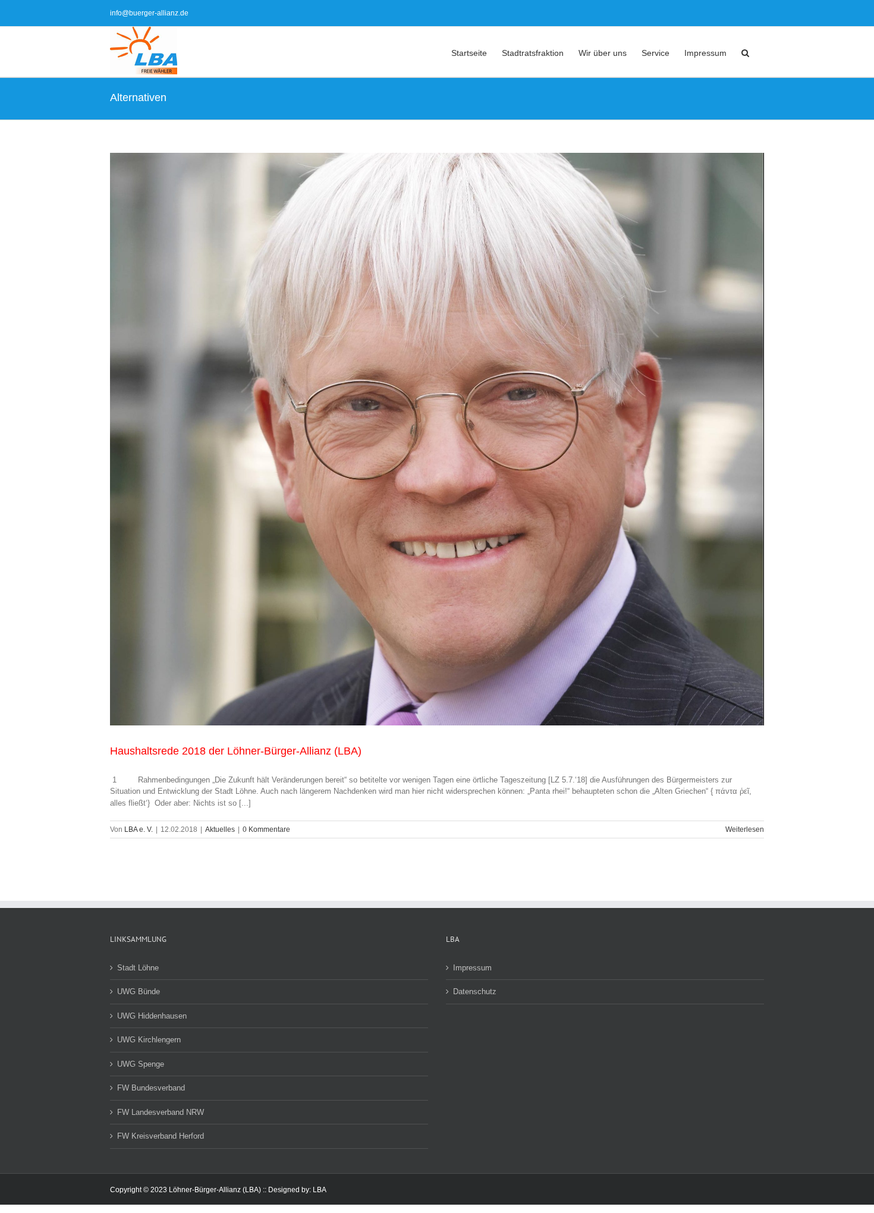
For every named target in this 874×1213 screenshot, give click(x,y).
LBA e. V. (138, 829)
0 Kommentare (266, 829)
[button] (745, 52)
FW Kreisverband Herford (160, 1136)
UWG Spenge (140, 1064)
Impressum (472, 967)
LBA (319, 1190)
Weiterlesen (744, 829)
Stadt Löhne (138, 967)
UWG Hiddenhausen (152, 1015)
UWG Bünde (138, 991)
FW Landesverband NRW (160, 1112)
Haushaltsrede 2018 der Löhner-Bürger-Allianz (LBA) (235, 751)
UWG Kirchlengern (149, 1039)
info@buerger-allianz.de (149, 13)
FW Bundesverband (151, 1087)
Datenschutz (474, 991)
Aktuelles (220, 829)
